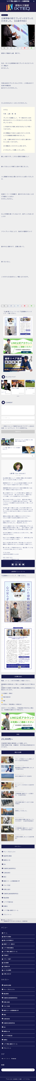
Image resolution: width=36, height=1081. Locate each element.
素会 (5, 877)
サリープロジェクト (10, 852)
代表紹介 (6, 955)
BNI (5, 864)
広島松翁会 (7, 873)
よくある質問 (7, 970)
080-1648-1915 (7, 557)
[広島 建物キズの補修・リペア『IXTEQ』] (18, 10)
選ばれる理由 (7, 936)
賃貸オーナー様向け (9, 944)
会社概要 (6, 962)
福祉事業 (6, 898)
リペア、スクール (6, 1058)
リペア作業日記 (8, 902)
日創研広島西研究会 (10, 868)
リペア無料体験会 (9, 948)
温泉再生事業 (8, 856)
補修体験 (14, 1058)
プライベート (4, 15)
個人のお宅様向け (9, 940)
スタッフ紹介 (7, 959)
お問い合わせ (7, 974)
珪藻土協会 (7, 889)
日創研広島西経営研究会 (11, 894)
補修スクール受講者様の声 (12, 881)
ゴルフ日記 (7, 885)
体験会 (6, 906)
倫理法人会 (7, 860)
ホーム (5, 933)
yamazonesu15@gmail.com (11, 559)
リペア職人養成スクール (11, 910)
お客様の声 (7, 966)
